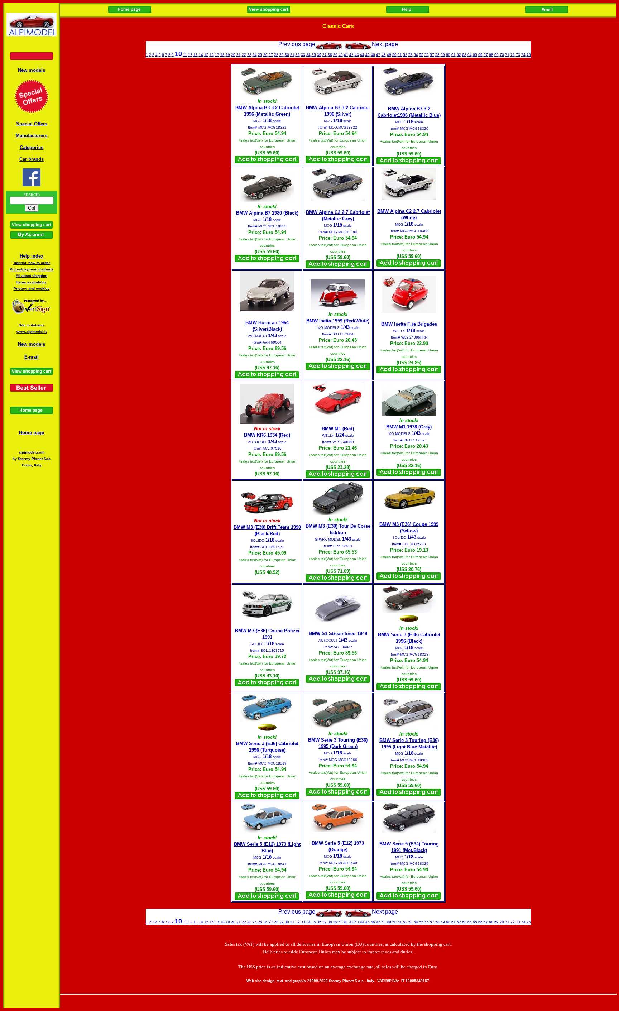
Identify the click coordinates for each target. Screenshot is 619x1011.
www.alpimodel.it (31, 332)
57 (432, 55)
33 (303, 55)
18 (222, 55)
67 (486, 55)
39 (335, 55)
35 (314, 55)
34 (308, 55)
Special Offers (31, 123)
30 (287, 55)
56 (426, 55)
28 (276, 55)
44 (362, 55)
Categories (31, 147)
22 (244, 55)
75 (529, 55)
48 (384, 55)
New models (31, 70)
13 (195, 55)
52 (405, 55)
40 (341, 55)
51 (400, 55)
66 (480, 55)
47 (378, 55)
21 (238, 55)
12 (190, 55)
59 (443, 55)
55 (421, 55)
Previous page (296, 44)
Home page (31, 432)
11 (185, 55)
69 (496, 55)
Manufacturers (31, 135)
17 (217, 55)
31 (292, 55)
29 (281, 55)
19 (228, 55)
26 (265, 55)
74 (523, 55)
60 (448, 55)
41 (346, 55)
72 (512, 55)
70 (502, 55)
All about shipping (31, 276)
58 (437, 55)
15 (206, 55)
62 (459, 55)
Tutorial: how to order (31, 263)
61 (453, 55)
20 (233, 55)
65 (475, 55)
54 (416, 55)
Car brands (31, 159)
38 (330, 55)
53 (410, 55)
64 (469, 55)
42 (351, 55)
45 (367, 55)
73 (518, 55)
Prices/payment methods (31, 269)
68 (491, 55)
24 (255, 55)
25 (260, 55)
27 (271, 55)
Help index (31, 256)
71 (507, 55)
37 (324, 55)
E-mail (31, 357)
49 (389, 55)
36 (319, 55)
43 (357, 55)
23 (249, 55)
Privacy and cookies (32, 289)
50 (394, 55)
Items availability (31, 282)
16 (212, 55)
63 (464, 55)
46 (373, 55)
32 (298, 55)
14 (201, 55)
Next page (385, 44)
